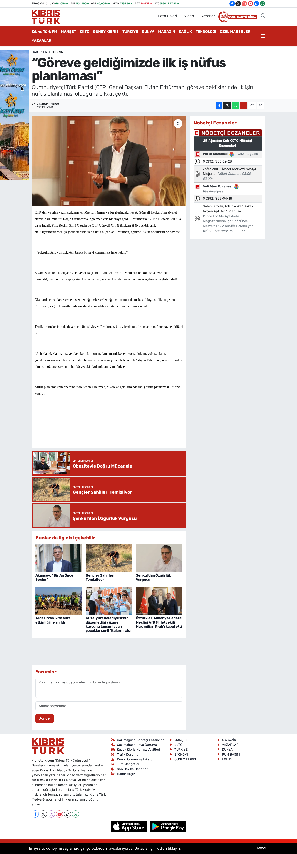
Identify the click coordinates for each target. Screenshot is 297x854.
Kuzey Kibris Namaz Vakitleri (138, 749)
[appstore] (129, 826)
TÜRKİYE (130, 31)
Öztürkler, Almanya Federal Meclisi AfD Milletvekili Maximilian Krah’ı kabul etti (159, 622)
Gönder (44, 718)
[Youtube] (59, 814)
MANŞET (68, 31)
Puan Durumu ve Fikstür (135, 759)
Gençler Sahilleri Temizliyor (100, 577)
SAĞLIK (185, 31)
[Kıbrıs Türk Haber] (46, 16)
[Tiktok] (67, 814)
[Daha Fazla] (243, 105)
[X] (43, 814)
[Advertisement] (114, 431)
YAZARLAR (42, 40)
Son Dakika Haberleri (132, 769)
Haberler (39, 52)
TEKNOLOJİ (206, 31)
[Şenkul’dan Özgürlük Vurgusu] (159, 558)
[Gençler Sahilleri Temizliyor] (109, 558)
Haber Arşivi (126, 774)
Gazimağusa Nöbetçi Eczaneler (140, 740)
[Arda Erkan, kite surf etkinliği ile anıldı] (58, 601)
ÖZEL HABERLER (235, 31)
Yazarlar (208, 16)
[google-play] (168, 826)
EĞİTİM (227, 759)
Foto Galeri (167, 16)
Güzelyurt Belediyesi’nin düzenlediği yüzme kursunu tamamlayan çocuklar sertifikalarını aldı (109, 624)
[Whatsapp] (75, 814)
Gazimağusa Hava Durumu (137, 745)
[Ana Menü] (263, 36)
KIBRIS (57, 52)
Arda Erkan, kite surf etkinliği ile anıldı (52, 620)
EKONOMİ (181, 754)
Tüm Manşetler (128, 764)
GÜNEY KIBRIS (106, 31)
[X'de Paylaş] (227, 105)
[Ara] (263, 16)
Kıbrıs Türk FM (44, 31)
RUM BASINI (231, 754)
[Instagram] (51, 814)
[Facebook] (35, 814)
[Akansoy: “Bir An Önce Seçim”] (58, 558)
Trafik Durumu (127, 754)
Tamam (261, 847)
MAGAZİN (166, 31)
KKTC (84, 31)
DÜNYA (148, 31)
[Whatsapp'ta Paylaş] (235, 105)
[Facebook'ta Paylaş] (219, 105)
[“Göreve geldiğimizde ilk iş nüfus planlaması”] (109, 161)
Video (189, 16)
